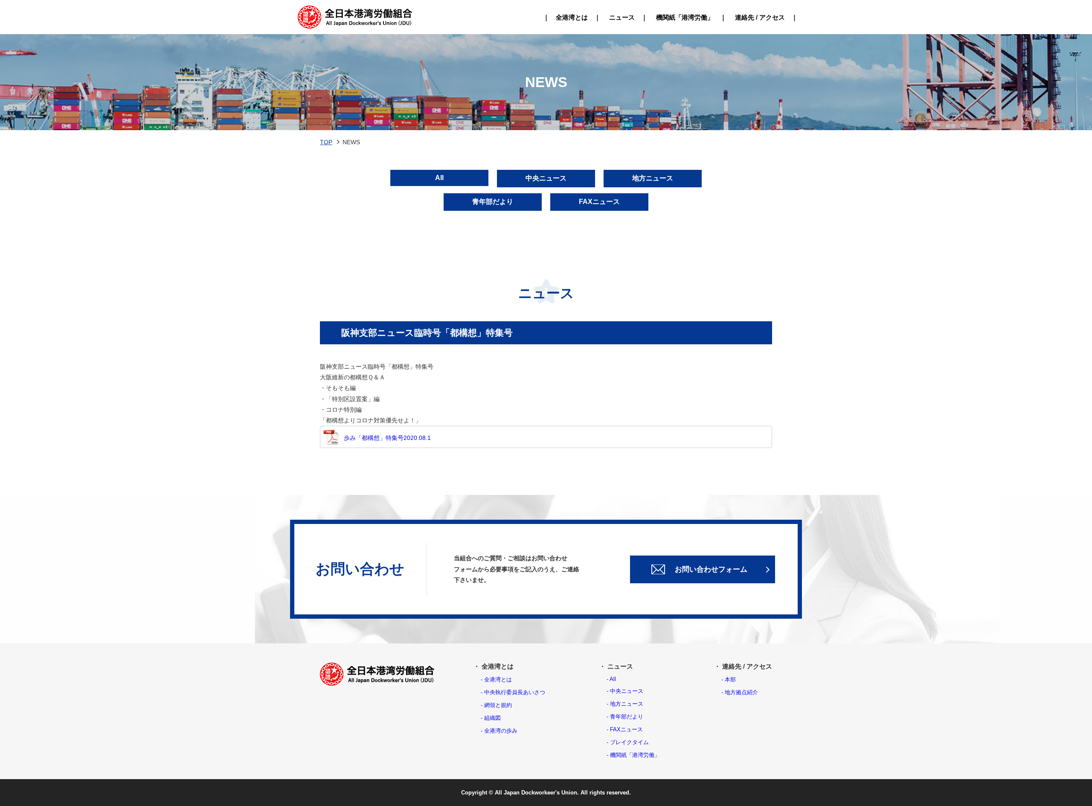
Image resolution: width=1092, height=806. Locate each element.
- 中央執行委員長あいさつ (513, 692)
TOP (326, 142)
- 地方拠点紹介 (739, 692)
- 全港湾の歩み (499, 730)
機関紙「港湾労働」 (685, 17)
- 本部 (728, 679)
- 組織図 (491, 718)
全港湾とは (572, 17)
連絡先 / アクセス (760, 17)
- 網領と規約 (496, 705)
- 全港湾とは (496, 679)
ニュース (622, 17)
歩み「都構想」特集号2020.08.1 (387, 437)
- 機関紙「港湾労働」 (633, 755)
